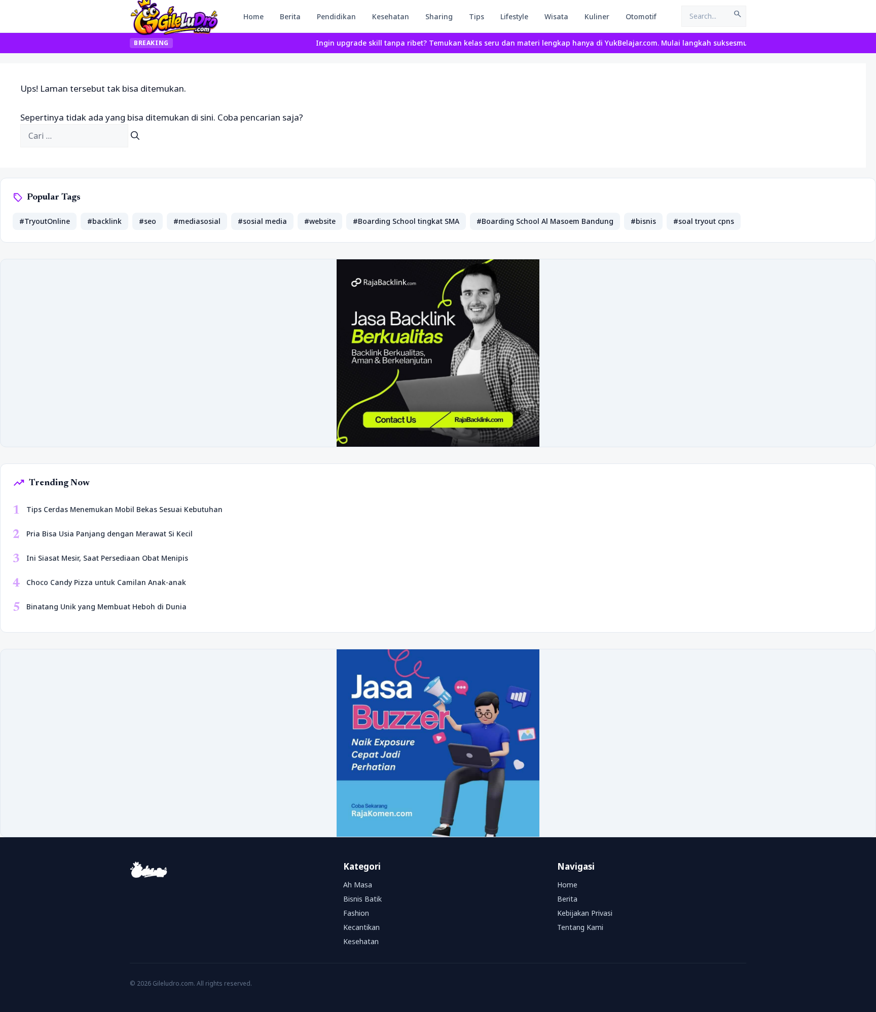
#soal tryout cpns (703, 221)
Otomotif (641, 16)
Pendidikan (336, 16)
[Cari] (135, 136)
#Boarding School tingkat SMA (406, 221)
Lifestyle (514, 16)
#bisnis (643, 221)
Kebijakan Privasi (584, 913)
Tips (476, 16)
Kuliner (597, 16)
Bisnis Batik (362, 899)
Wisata (556, 16)
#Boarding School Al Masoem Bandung (545, 221)
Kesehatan (390, 16)
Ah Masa (357, 884)
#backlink (104, 221)
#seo (147, 221)
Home (253, 16)
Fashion (356, 913)
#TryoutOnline (44, 221)
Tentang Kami (580, 927)
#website (320, 221)
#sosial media (262, 221)
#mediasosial (197, 221)
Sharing (439, 16)
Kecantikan (361, 927)
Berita (290, 16)
